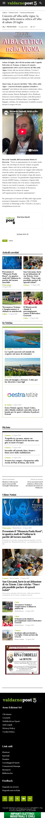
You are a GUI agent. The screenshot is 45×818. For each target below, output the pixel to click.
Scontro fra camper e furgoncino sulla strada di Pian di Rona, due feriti (22, 461)
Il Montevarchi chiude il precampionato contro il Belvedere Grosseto (31, 311)
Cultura (4, 12)
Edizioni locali (13, 12)
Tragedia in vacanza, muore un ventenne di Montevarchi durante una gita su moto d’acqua (22, 440)
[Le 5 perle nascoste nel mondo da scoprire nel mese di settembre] (22, 339)
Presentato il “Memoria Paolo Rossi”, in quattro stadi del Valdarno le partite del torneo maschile (11, 277)
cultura (11, 240)
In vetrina (8, 349)
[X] (17, 247)
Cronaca (26, 285)
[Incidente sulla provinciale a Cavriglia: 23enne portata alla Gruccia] (7, 635)
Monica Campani (14, 578)
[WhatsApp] (33, 247)
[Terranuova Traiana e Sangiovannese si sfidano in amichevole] (12, 298)
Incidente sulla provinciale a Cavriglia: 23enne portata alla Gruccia (26, 635)
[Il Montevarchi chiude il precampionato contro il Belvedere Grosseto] (33, 298)
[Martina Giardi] (3, 27)
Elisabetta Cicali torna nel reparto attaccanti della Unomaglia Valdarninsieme (10, 484)
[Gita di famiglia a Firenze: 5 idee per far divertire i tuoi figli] (22, 367)
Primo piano (6, 285)
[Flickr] (29, 798)
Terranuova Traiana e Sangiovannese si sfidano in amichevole (12, 309)
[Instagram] (11, 798)
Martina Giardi (11, 26)
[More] (38, 247)
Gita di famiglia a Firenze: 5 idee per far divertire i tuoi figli (21, 381)
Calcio (4, 314)
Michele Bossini (17, 528)
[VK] (28, 247)
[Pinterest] (22, 247)
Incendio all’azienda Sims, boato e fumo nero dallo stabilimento (20, 451)
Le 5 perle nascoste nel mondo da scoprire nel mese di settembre (19, 353)
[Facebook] (12, 247)
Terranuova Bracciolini (27, 12)
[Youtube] (23, 798)
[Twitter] (17, 798)
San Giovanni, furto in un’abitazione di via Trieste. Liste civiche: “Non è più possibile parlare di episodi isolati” (32, 277)
